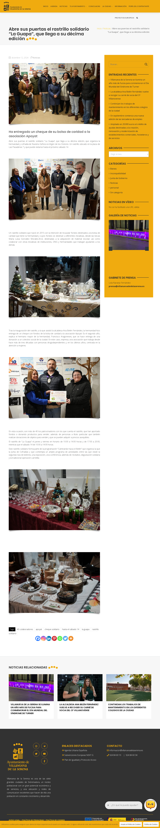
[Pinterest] (54, 638)
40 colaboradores (25, 629)
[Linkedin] (48, 638)
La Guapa (85, 629)
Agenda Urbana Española (75, 750)
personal (114, 187)
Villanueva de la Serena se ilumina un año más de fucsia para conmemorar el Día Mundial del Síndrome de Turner (129, 83)
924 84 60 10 (115, 755)
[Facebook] (37, 638)
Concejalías (94, 6)
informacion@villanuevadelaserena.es (126, 750)
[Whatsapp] (59, 638)
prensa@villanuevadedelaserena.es (126, 286)
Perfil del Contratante (139, 6)
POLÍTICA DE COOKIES (55, 820)
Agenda (53, 6)
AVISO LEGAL (14, 820)
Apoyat (39, 629)
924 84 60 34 (131, 755)
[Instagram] (43, 638)
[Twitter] (65, 638)
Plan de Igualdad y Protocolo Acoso (80, 759)
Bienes (113, 168)
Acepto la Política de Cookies (131, 824)
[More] (70, 638)
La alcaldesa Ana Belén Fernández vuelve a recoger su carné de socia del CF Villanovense (129, 95)
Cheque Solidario (52, 629)
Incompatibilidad (118, 173)
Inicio (45, 6)
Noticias (63, 6)
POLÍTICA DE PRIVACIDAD (33, 820)
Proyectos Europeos (124, 18)
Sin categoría (116, 192)
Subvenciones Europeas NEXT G (78, 755)
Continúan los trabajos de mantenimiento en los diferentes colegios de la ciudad (128, 107)
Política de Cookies (151, 824)
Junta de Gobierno (118, 178)
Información (120, 6)
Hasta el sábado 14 (70, 629)
